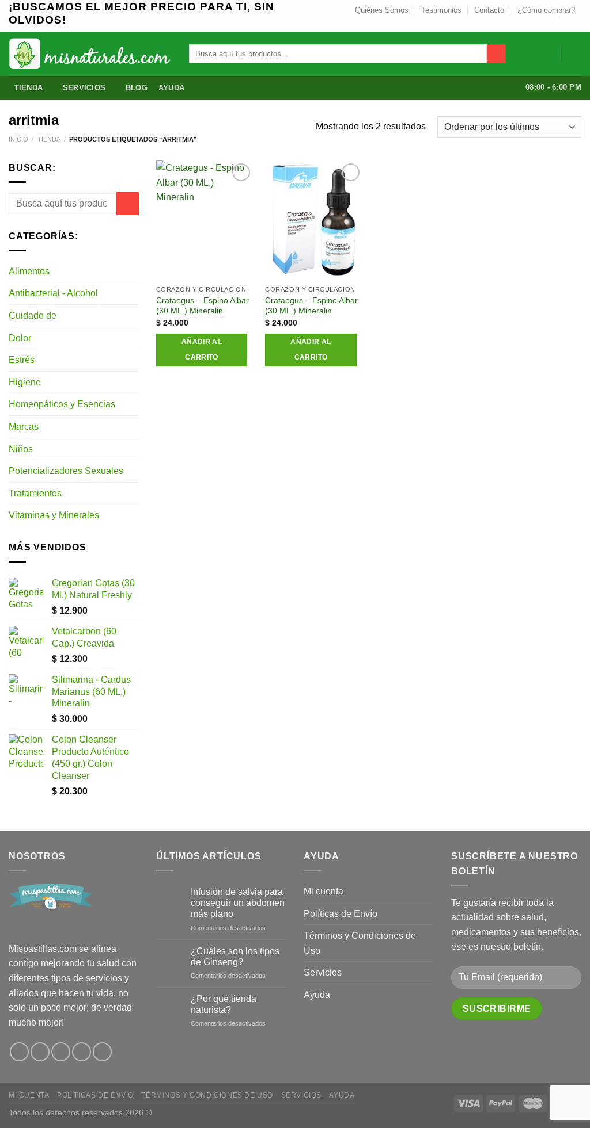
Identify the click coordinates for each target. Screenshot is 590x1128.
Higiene (25, 382)
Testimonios (441, 10)
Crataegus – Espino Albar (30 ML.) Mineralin (202, 306)
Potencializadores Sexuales (66, 471)
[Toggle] (134, 271)
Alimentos (29, 271)
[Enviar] (496, 54)
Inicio (18, 139)
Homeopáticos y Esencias (62, 404)
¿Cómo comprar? (546, 10)
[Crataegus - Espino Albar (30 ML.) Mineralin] (205, 219)
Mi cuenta (323, 891)
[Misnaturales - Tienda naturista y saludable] (90, 54)
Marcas (24, 426)
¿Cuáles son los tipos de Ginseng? (235, 956)
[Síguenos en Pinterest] (81, 1051)
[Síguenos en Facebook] (19, 1051)
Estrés (22, 360)
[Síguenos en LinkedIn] (575, 23)
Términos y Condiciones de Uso (360, 943)
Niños (21, 449)
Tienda (28, 87)
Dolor (20, 338)
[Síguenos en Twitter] (553, 23)
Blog (137, 87)
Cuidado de (32, 315)
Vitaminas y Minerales (54, 515)
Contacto (489, 10)
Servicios (84, 87)
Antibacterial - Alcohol (53, 293)
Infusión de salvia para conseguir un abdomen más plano (238, 903)
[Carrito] (575, 54)
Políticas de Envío (340, 914)
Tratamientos (35, 493)
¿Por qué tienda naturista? (223, 1004)
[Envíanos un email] (564, 23)
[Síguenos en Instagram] (542, 23)
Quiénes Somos (382, 10)
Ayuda (171, 87)
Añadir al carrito (201, 349)
